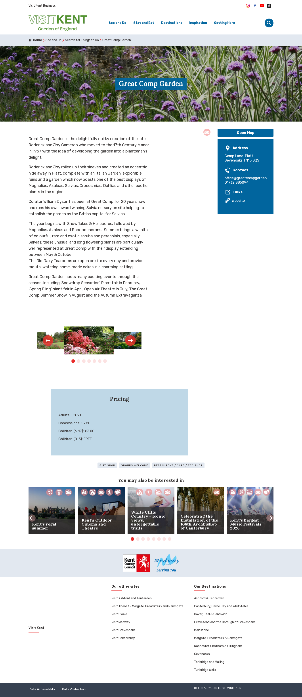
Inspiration (198, 23)
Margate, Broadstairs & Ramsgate (218, 638)
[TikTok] (269, 5)
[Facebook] (254, 5)
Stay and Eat (143, 23)
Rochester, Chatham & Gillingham (218, 646)
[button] (48, 340)
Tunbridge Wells (205, 670)
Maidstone (201, 630)
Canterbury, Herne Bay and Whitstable (221, 606)
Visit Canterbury (123, 638)
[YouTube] (262, 5)
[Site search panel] (269, 23)
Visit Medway (120, 622)
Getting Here (224, 23)
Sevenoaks (202, 654)
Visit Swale (119, 614)
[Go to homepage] (58, 23)
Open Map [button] (245, 133)
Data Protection (74, 689)
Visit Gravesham (123, 630)
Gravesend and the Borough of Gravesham (224, 622)
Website (238, 200)
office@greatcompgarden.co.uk (245, 178)
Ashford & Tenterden (209, 598)
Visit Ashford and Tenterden (131, 598)
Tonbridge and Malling (209, 662)
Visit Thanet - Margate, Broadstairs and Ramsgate (147, 606)
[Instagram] (247, 5)
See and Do (117, 23)
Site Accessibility (42, 689)
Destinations (171, 23)
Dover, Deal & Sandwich (210, 614)
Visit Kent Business (42, 6)
